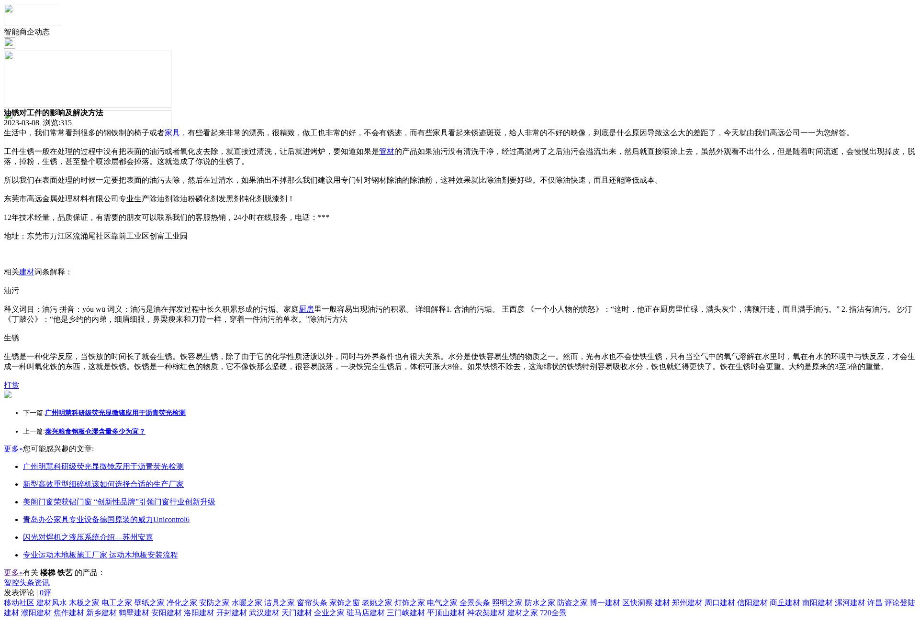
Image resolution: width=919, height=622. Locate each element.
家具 (172, 133)
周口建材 (720, 603)
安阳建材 (166, 613)
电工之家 (116, 603)
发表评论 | (27, 593)
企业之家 (329, 613)
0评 (45, 593)
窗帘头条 (312, 603)
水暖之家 (247, 603)
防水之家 (540, 603)
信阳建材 (752, 603)
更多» (13, 449)
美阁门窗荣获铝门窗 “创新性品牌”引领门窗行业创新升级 (119, 502)
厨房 (306, 309)
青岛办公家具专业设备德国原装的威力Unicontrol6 (106, 519)
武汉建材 (264, 613)
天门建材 (296, 613)
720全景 (553, 613)
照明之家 (507, 603)
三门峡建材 (406, 613)
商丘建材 (785, 603)
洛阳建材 (199, 613)
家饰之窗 (344, 603)
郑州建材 (687, 603)
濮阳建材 (36, 613)
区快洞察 (637, 603)
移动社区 (19, 603)
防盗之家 (572, 603)
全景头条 (475, 603)
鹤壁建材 (134, 613)
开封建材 (231, 613)
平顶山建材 (446, 613)
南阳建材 (817, 603)
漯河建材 (850, 603)
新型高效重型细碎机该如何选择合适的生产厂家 (103, 484)
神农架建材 (486, 613)
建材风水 (51, 603)
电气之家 (442, 603)
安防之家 (214, 603)
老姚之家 (377, 603)
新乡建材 (101, 613)
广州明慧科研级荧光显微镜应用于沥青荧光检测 (103, 466)
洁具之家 (279, 603)
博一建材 (605, 603)
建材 (26, 272)
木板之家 (84, 603)
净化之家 (182, 603)
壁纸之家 (149, 603)
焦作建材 (69, 613)
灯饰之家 (409, 603)
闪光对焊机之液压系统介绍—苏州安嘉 (88, 537)
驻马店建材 (366, 613)
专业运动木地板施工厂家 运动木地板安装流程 (100, 555)
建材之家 (522, 613)
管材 (386, 151)
